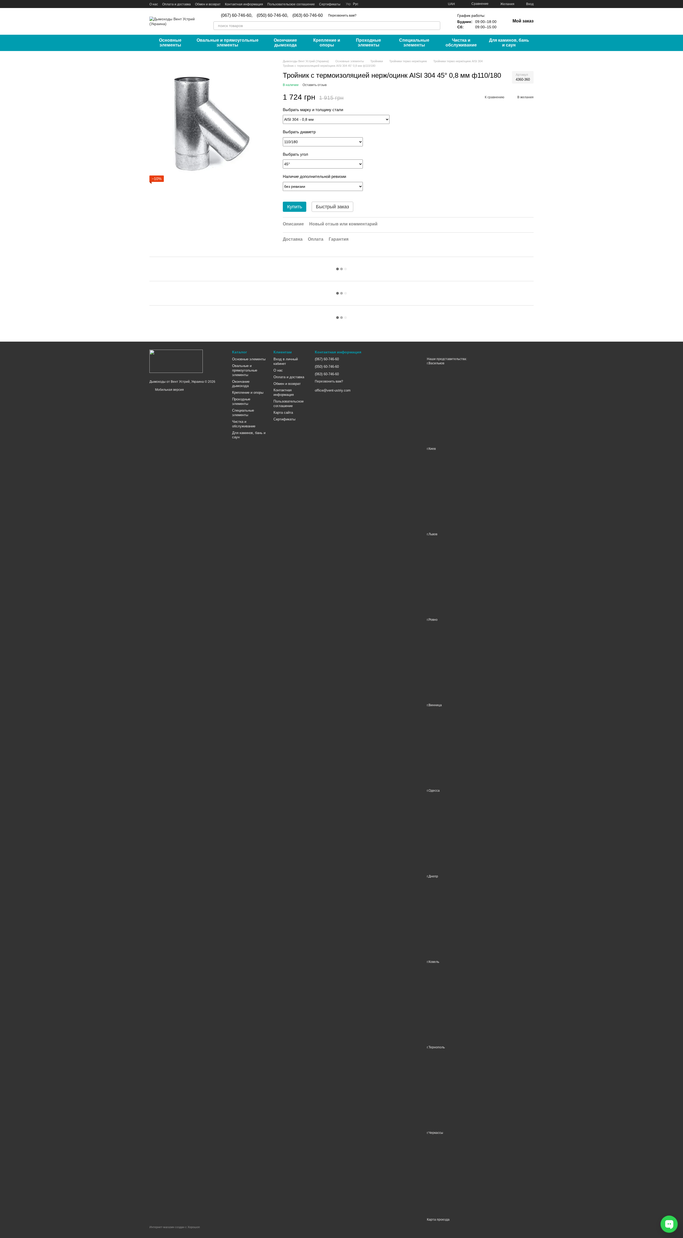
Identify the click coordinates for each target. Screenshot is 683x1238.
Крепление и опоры (326, 42)
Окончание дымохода (285, 42)
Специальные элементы (414, 42)
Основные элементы (170, 42)
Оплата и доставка (176, 4)
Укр (348, 4)
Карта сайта (283, 413)
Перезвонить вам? (342, 15)
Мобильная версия (169, 390)
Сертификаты (329, 4)
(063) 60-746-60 (307, 15)
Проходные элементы (368, 42)
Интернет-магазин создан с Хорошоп (174, 1227)
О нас (153, 4)
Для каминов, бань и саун (509, 42)
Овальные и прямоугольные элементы (228, 42)
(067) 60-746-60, (236, 15)
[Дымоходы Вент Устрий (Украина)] (176, 361)
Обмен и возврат (208, 4)
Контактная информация (244, 4)
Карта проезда (438, 1219)
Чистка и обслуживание (461, 42)
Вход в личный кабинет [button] (285, 361)
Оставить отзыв (315, 85)
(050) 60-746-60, (272, 15)
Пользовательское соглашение (291, 4)
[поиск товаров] (436, 25)
